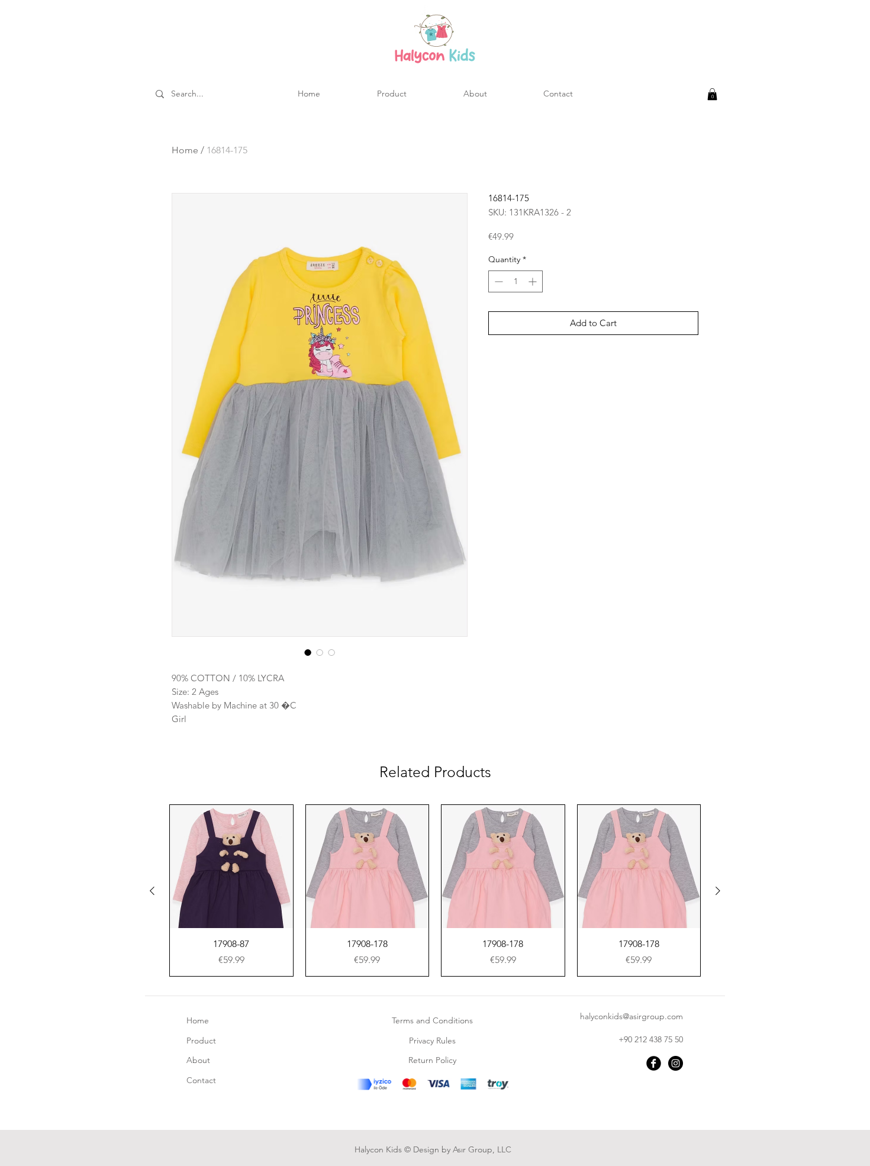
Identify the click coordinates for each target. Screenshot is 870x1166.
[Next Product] (718, 891)
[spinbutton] (515, 281)
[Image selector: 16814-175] (308, 652)
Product (201, 1040)
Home (185, 150)
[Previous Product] (152, 891)
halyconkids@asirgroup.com (631, 1016)
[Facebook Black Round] (653, 1063)
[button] (712, 94)
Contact (201, 1080)
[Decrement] (497, 281)
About (198, 1060)
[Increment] (533, 281)
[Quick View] (231, 866)
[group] (435, 890)
